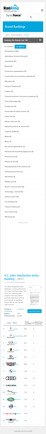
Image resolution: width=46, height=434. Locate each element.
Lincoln (15, 329)
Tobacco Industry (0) (12, 207)
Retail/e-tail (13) (10, 182)
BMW (14, 371)
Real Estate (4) (10, 176)
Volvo (14, 406)
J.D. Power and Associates (16, 282)
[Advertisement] (23, 247)
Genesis (15, 420)
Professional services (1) (14, 171)
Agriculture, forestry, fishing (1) (16, 56)
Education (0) (10, 81)
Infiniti (15, 343)
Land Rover (17, 399)
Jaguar (15, 392)
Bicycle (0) (8, 66)
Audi (14, 378)
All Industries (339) (12, 51)
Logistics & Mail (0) (12, 131)
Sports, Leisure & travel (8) (14, 187)
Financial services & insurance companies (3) (21, 96)
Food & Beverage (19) (13, 101)
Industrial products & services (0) (17, 126)
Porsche (15, 350)
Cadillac (15, 364)
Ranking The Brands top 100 (16, 40)
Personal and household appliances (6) (19, 151)
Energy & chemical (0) (13, 86)
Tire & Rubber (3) (11, 202)
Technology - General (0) (14, 192)
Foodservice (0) (10, 106)
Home (7, 35)
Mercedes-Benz (18, 336)
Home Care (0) (10, 116)
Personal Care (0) (11, 156)
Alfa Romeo (17, 413)
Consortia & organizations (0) (15, 71)
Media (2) (8, 136)
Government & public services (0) (17, 111)
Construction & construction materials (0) (20, 76)
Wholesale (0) (10, 217)
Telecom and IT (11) (12, 197)
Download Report (34, 311)
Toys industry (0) (11, 212)
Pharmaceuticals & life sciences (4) (17, 166)
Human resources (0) (12, 121)
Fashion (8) (9, 91)
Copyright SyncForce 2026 (23, 431)
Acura (15, 385)
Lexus (15, 357)
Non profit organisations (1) (15, 146)
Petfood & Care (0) (11, 161)
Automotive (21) (10, 61)
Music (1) (8, 141)
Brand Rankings (16, 35)
